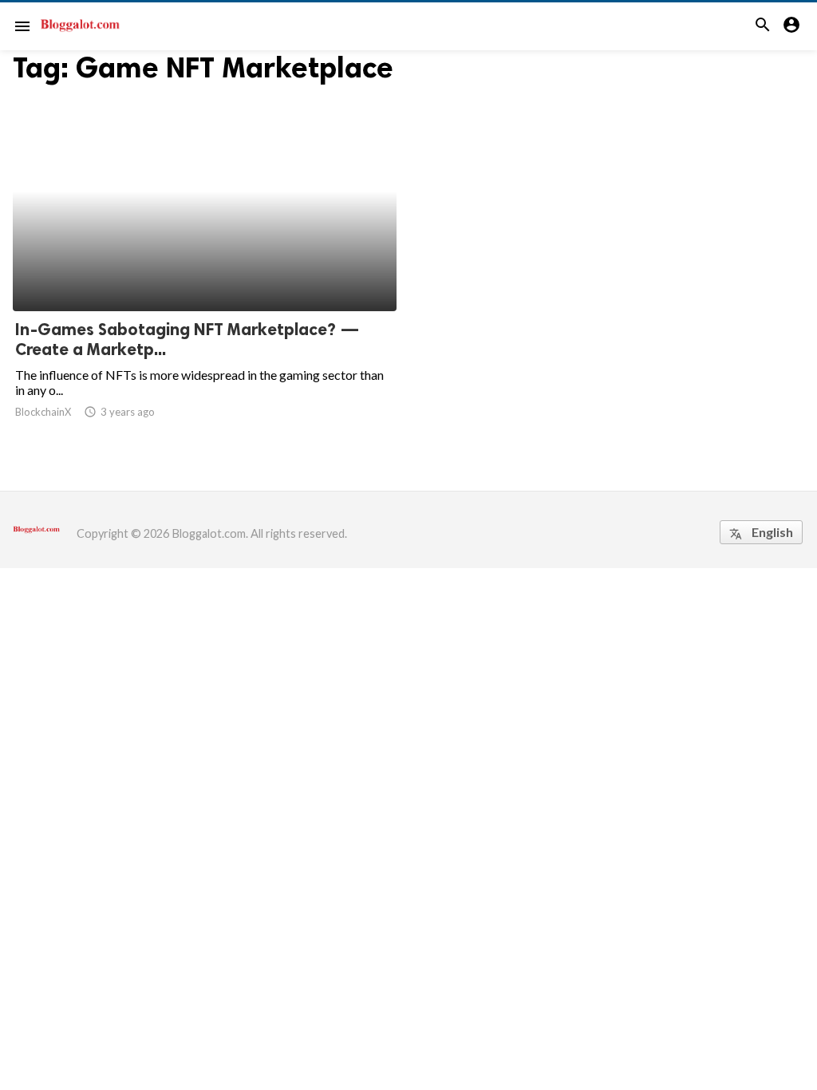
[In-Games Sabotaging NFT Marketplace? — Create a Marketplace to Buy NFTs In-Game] (205, 270)
